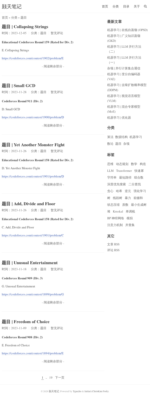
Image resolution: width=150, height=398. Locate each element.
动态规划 (122, 164)
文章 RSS (113, 244)
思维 (110, 164)
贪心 (110, 191)
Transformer (124, 171)
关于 (137, 6)
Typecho (77, 391)
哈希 (119, 191)
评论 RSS (113, 250)
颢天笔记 (12, 6)
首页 (105, 6)
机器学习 (136, 137)
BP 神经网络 (115, 218)
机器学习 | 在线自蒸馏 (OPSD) (127, 30)
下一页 (59, 377)
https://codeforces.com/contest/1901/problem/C (33, 235)
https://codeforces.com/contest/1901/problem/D (33, 176)
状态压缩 (113, 204)
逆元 (128, 191)
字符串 (112, 177)
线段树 (117, 198)
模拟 (130, 218)
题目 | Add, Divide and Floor (28, 203)
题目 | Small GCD (18, 85)
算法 (110, 137)
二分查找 (134, 184)
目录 (126, 6)
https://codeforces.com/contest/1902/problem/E (32, 58)
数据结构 (121, 137)
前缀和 (138, 198)
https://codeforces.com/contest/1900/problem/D (33, 117)
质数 (125, 204)
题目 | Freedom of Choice (26, 321)
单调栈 (130, 211)
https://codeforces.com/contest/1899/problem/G (33, 294)
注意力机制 (115, 225)
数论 (110, 143)
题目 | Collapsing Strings (25, 26)
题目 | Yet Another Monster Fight (33, 144)
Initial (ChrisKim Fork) (97, 391)
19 (50, 377)
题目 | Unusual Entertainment (30, 262)
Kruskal (118, 211)
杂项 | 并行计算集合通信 (123, 68)
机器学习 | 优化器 (119, 117)
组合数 (138, 177)
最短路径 (125, 177)
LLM (110, 171)
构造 (143, 164)
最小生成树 (139, 204)
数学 (134, 164)
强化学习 (140, 191)
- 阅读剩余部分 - (53, 66)
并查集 (130, 225)
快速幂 (139, 171)
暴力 (128, 198)
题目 (118, 143)
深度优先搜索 (116, 184)
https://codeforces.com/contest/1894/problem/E (32, 353)
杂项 (126, 143)
